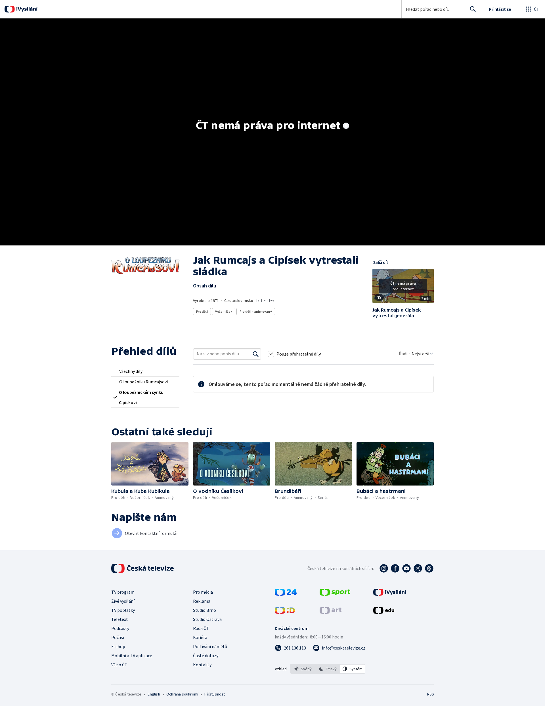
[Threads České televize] (429, 568)
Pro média (203, 592)
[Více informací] (346, 126)
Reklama (201, 601)
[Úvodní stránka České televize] (143, 568)
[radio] (145, 371)
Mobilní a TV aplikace (131, 655)
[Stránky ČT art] (330, 612)
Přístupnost (214, 694)
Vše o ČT (119, 664)
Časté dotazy (205, 655)
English (154, 694)
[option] (303, 669)
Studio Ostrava (207, 619)
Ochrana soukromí (182, 694)
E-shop (118, 646)
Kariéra (200, 637)
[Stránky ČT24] (286, 594)
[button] (403, 288)
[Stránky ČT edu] (383, 612)
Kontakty (202, 664)
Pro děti (202, 311)
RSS (430, 694)
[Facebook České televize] (395, 568)
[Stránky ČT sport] (335, 594)
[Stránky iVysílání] (389, 594)
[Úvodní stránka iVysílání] (26, 9)
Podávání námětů (210, 646)
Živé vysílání (123, 601)
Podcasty (120, 628)
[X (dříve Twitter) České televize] (417, 568)
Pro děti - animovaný (256, 311)
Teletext (119, 619)
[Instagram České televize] (383, 568)
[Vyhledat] (255, 354)
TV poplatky (123, 610)
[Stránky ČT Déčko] (285, 612)
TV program (123, 592)
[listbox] (327, 669)
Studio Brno (204, 610)
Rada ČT (201, 628)
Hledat (473, 9)
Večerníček (223, 311)
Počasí (117, 637)
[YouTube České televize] (406, 568)
